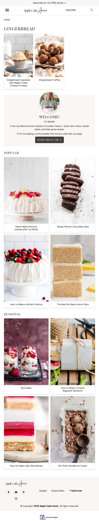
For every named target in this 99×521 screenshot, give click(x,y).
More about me (48, 140)
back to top (76, 490)
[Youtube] (16, 492)
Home (7, 19)
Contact (43, 490)
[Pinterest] (23, 492)
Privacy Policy (57, 490)
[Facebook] (8, 492)
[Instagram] (16, 498)
